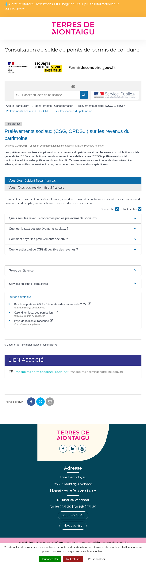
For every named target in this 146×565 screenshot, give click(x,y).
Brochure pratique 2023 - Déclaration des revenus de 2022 (50, 304)
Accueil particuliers (18, 105)
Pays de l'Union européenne (32, 320)
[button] (73, 218)
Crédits (95, 542)
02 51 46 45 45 (73, 515)
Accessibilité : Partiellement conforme (40, 542)
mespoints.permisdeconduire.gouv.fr (68, 372)
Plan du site (78, 542)
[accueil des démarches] (73, 86)
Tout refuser (73, 559)
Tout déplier (130, 209)
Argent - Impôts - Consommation (53, 105)
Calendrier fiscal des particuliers (34, 312)
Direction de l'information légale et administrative (32, 344)
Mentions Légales (118, 542)
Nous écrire (73, 525)
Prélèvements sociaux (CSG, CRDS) (100, 105)
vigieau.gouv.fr (16, 8)
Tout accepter (49, 559)
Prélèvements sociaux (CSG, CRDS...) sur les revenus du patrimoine (49, 111)
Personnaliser (96, 559)
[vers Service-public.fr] (115, 95)
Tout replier (108, 209)
